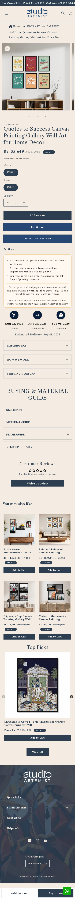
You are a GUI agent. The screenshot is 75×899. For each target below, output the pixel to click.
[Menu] (6, 13)
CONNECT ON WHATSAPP (37, 238)
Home (16, 26)
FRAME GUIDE (15, 434)
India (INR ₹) (35, 863)
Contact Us (37, 818)
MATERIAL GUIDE (18, 422)
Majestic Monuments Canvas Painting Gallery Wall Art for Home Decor (52, 618)
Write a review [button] (37, 483)
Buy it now (56, 893)
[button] (63, 13)
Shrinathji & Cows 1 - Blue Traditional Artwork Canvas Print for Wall (34, 723)
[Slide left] (30, 116)
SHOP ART (33, 26)
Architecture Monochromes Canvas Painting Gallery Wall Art (17, 551)
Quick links (37, 797)
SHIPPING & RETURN (21, 373)
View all (37, 752)
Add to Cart (19, 570)
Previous (3, 697)
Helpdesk (37, 828)
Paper (11, 171)
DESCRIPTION (16, 345)
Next (71, 697)
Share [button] (11, 249)
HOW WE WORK (18, 359)
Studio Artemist (37, 807)
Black (10, 186)
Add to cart (19, 893)
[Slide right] (45, 116)
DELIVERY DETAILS (19, 446)
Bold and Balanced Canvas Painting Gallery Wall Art (51, 551)
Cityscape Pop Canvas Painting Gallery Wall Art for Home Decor (17, 618)
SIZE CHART (14, 410)
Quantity (8, 195)
